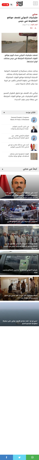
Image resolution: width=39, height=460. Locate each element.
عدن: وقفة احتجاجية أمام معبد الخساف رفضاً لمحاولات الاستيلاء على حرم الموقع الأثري (21, 220)
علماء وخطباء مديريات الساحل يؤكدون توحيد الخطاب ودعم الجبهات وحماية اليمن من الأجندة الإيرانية (20, 246)
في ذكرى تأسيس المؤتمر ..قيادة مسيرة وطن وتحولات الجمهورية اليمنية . (20, 129)
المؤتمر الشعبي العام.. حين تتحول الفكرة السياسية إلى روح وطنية (19, 138)
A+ (31, 28)
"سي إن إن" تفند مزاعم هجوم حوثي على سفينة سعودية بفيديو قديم (20, 322)
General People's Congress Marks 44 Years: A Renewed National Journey (19, 120)
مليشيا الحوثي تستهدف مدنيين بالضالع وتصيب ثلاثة (20, 271)
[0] (6, 457)
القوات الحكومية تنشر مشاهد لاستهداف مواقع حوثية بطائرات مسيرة (18, 156)
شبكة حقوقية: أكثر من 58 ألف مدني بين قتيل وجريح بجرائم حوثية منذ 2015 (21, 296)
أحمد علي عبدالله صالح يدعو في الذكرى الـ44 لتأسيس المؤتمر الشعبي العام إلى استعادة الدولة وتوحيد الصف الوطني (21, 195)
